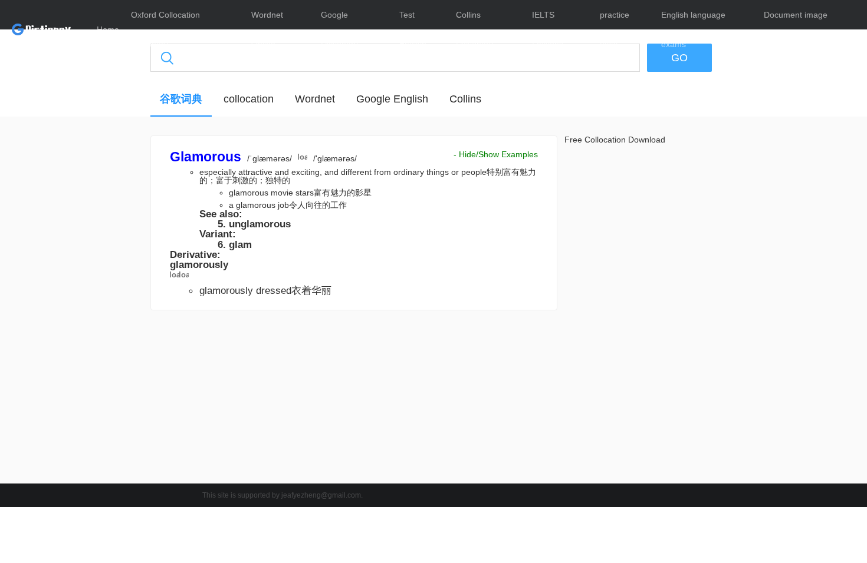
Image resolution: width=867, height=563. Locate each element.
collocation (249, 99)
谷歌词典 (181, 99)
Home (108, 29)
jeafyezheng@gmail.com (321, 495)
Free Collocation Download (614, 139)
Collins (465, 99)
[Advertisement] (94, 315)
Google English (392, 99)
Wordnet (315, 99)
